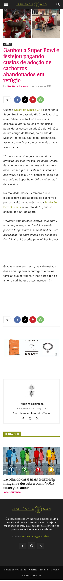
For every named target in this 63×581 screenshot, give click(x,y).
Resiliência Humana (17, 86)
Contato (55, 569)
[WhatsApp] (40, 99)
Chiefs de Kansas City (28, 109)
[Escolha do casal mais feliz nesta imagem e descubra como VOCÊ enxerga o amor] (31, 461)
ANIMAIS (7, 44)
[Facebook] (17, 99)
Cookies (33, 569)
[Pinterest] (32, 99)
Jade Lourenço (12, 492)
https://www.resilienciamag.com (31, 408)
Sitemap (44, 569)
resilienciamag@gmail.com (36, 536)
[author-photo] (32, 399)
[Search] (58, 4)
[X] (25, 99)
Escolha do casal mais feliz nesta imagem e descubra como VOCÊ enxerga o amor (29, 483)
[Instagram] (31, 419)
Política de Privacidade (15, 569)
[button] (5, 4)
